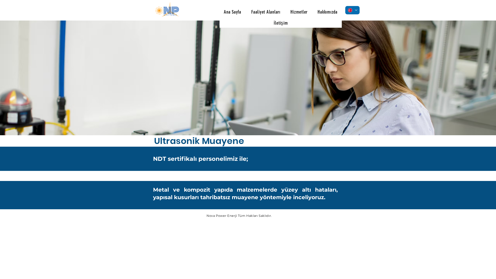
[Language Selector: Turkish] (352, 10)
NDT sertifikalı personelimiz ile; (200, 158)
